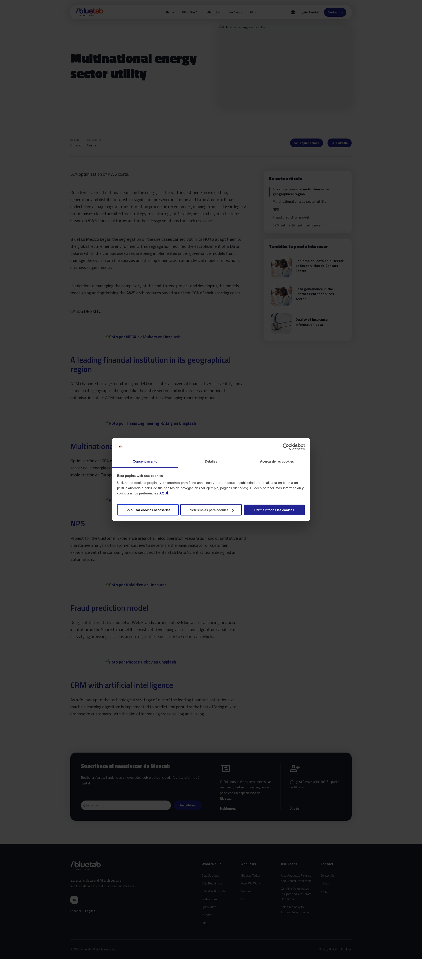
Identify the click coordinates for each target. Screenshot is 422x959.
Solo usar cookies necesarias (148, 510)
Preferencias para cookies (208, 510)
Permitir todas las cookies (274, 510)
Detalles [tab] (211, 461)
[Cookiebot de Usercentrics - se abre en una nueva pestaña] (286, 446)
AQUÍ (163, 493)
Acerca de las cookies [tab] (277, 461)
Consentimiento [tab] (145, 461)
